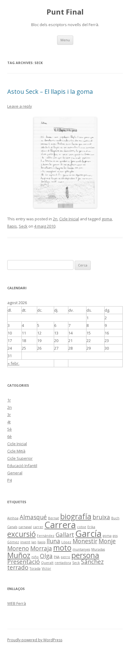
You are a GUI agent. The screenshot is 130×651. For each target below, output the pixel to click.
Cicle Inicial (69, 219)
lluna (53, 541)
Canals (12, 527)
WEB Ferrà (16, 603)
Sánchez (92, 562)
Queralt (47, 563)
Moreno (18, 548)
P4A (57, 557)
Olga (46, 556)
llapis (12, 226)
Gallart (65, 535)
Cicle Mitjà (16, 451)
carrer (38, 527)
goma (107, 219)
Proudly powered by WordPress (34, 640)
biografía (75, 516)
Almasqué (33, 517)
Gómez (13, 542)
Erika (91, 527)
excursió (21, 534)
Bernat (53, 518)
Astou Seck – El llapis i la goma (50, 91)
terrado (17, 567)
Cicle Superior (20, 458)
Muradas (98, 549)
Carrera (60, 525)
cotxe (81, 527)
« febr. (13, 363)
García (88, 533)
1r (9, 400)
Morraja (41, 548)
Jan (33, 542)
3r (9, 414)
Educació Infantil (22, 465)
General (14, 473)
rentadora (63, 563)
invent (25, 542)
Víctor (46, 568)
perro (65, 557)
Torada (35, 568)
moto (62, 548)
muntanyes (81, 549)
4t (9, 422)
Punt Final (65, 12)
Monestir (85, 541)
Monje (107, 541)
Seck (23, 226)
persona (85, 555)
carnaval (25, 527)
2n (55, 219)
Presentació (23, 562)
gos (115, 536)
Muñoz (18, 555)
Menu (65, 40)
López (66, 542)
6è (9, 436)
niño (35, 557)
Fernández (45, 536)
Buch (115, 518)
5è (9, 429)
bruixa (101, 517)
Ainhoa (12, 518)
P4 (9, 480)
